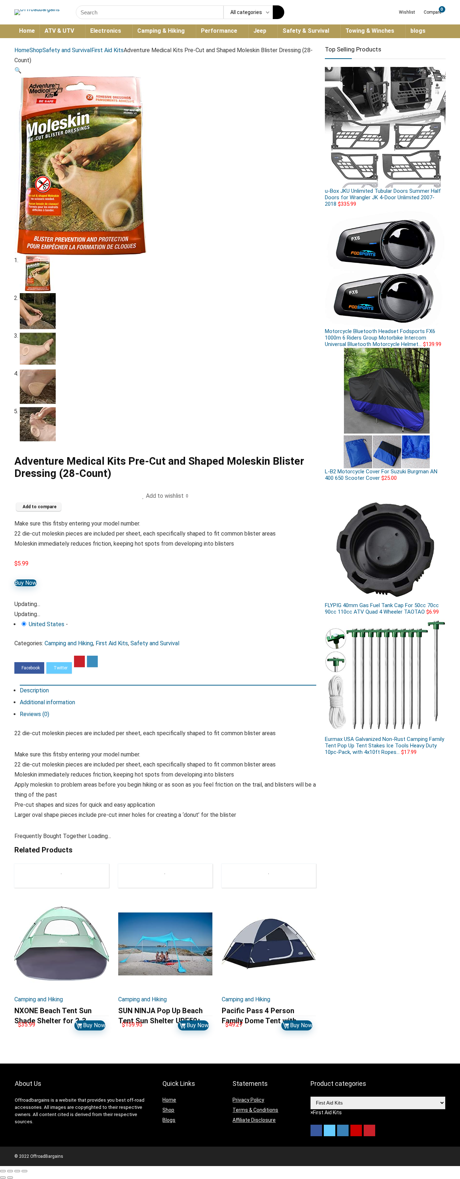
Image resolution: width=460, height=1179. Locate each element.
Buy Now (25, 582)
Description (34, 690)
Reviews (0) (34, 714)
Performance (219, 30)
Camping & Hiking (161, 30)
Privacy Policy (248, 1100)
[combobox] (326, 1112)
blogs (418, 30)
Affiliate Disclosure (254, 1120)
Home (27, 30)
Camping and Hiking (69, 643)
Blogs (168, 1120)
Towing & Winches (369, 30)
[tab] (168, 690)
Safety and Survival (66, 50)
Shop (35, 50)
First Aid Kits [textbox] (326, 1112)
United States (46, 624)
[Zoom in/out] (24, 1171)
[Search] (278, 12)
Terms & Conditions (255, 1110)
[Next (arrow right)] (10, 1177)
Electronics (105, 30)
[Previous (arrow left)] (3, 1177)
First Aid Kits (107, 50)
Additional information (47, 702)
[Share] (10, 1171)
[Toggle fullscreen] (17, 1171)
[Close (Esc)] (3, 1171)
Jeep (259, 30)
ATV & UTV (59, 30)
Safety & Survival (305, 30)
